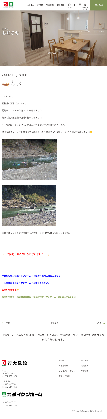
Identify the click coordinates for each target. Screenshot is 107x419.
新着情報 (60, 5)
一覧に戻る (53, 323)
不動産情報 (50, 5)
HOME (61, 360)
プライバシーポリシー (68, 371)
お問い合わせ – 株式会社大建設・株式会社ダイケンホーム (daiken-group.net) (39, 297)
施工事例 (40, 5)
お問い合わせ (98, 5)
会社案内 (30, 5)
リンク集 (84, 371)
